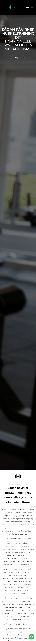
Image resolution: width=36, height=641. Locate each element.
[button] (27, 7)
